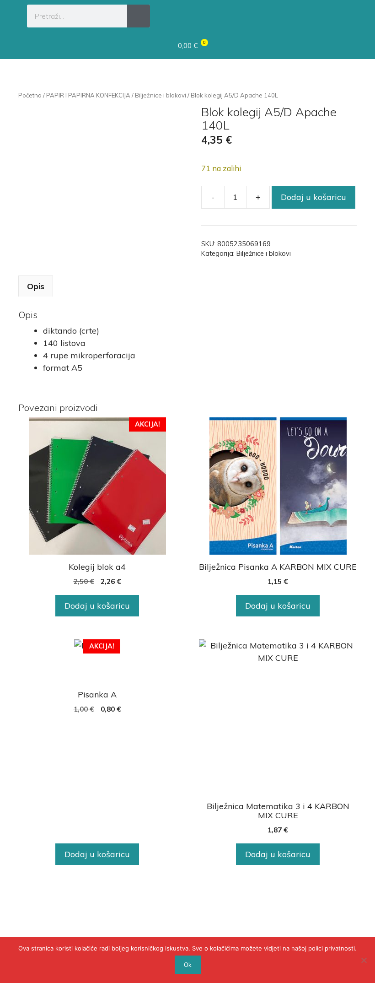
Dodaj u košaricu (313, 197)
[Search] (138, 16)
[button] (339, 15)
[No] (363, 960)
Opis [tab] (35, 286)
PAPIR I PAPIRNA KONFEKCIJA (88, 95)
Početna (30, 95)
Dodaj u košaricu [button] (97, 605)
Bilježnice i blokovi (160, 95)
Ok (188, 964)
